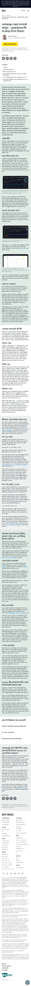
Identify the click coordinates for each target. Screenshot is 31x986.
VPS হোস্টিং (18, 831)
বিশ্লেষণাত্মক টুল (19, 820)
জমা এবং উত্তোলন (5, 829)
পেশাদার (25, 567)
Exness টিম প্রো (19, 851)
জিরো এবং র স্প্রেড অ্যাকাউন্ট (9, 557)
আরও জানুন (8, 932)
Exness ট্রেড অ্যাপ (5, 861)
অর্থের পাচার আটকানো (6, 966)
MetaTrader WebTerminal (8, 869)
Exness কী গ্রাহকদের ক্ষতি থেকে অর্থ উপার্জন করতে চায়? (14, 77)
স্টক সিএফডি (4, 845)
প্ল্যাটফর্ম (9, 521)
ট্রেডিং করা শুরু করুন (10, 44)
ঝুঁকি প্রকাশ (4, 964)
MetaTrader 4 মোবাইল (7, 865)
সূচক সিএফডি (5, 847)
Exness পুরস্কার (19, 867)
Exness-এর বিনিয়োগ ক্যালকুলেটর (19, 464)
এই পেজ (23, 248)
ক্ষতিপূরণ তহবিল (19, 862)
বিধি (17, 858)
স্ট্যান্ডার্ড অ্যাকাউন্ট (5, 820)
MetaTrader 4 (5, 858)
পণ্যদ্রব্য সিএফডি (5, 843)
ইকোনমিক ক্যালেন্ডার (20, 822)
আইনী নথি (18, 860)
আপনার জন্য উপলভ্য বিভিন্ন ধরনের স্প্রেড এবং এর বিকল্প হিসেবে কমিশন (14, 74)
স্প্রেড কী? (5, 67)
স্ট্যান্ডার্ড (4, 567)
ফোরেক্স (7, 15)
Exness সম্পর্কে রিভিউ (20, 842)
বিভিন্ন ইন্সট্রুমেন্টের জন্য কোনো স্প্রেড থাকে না (17, 613)
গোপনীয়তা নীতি (5, 968)
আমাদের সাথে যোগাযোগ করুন (22, 844)
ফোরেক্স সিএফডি (5, 841)
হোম (3, 15)
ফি (2, 831)
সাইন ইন (23, 10)
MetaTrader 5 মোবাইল (7, 863)
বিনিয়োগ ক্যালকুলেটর (20, 824)
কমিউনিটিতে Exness (20, 848)
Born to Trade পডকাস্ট (21, 833)
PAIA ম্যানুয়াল (5, 970)
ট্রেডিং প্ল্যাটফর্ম (5, 854)
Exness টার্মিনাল (5, 867)
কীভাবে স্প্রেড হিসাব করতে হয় (9, 71)
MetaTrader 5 (5, 856)
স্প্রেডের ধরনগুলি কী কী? (8, 69)
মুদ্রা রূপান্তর (18, 826)
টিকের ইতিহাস (19, 829)
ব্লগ (16, 853)
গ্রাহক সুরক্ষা (4, 834)
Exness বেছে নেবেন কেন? (21, 840)
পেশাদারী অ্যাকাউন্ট (6, 822)
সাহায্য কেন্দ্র (18, 846)
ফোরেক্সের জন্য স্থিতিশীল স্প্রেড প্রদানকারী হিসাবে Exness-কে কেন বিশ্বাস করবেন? (15, 80)
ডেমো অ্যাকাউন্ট (6, 464)
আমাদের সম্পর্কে (19, 838)
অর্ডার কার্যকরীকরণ (6, 836)
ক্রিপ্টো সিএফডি (5, 849)
